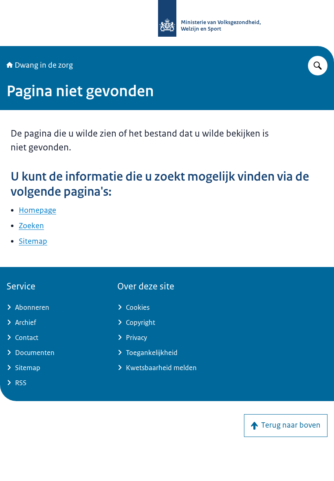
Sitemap (33, 241)
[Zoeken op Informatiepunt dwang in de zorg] (317, 65)
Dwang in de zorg (44, 65)
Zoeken (31, 226)
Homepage (37, 210)
